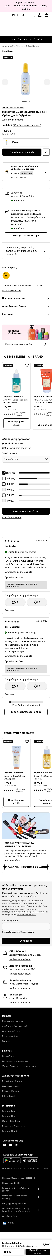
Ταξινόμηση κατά (9, 453)
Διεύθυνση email (10, 920)
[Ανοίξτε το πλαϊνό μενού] (4, 15)
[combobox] (26, 459)
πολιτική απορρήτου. (26, 914)
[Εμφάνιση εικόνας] (25, 80)
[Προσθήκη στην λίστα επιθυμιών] (27, 365)
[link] (26, 511)
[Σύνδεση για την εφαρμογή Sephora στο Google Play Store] (12, 1160)
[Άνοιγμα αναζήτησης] (33, 15)
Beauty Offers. (42, 1168)
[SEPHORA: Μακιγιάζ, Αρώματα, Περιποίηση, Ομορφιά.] (16, 15)
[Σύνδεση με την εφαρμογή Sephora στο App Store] (30, 1160)
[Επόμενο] (47, 82)
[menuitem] (39, 15)
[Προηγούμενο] (5, 82)
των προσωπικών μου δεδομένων (29, 912)
